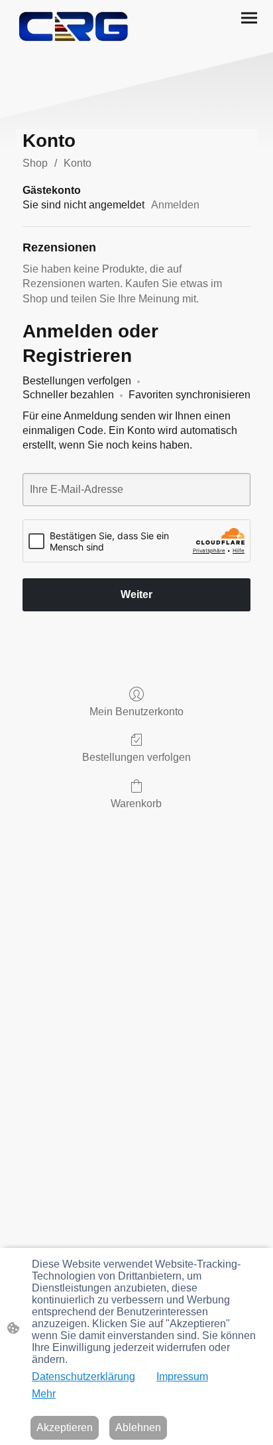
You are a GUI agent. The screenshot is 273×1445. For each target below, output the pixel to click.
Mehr (44, 1393)
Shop (35, 163)
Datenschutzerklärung (83, 1376)
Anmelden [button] (175, 204)
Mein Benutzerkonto (136, 711)
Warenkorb (136, 803)
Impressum (182, 1376)
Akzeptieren (64, 1427)
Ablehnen (138, 1427)
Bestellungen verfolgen (136, 757)
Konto (77, 163)
